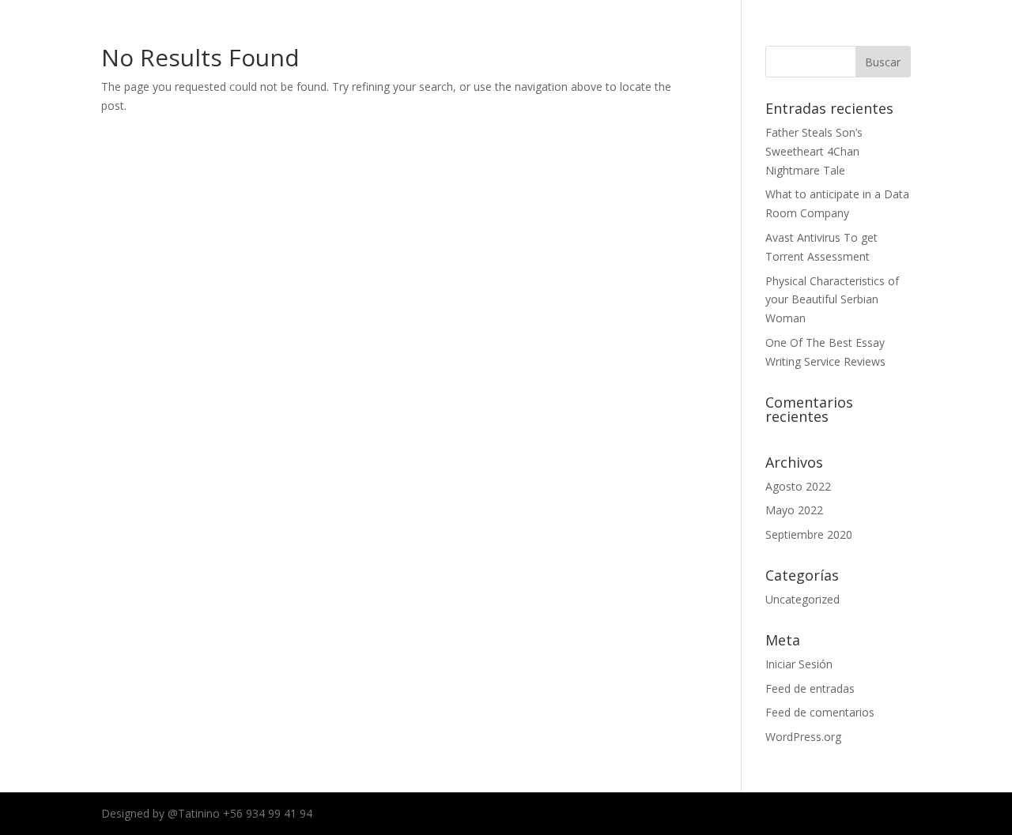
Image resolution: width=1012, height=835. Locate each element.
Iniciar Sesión (799, 663)
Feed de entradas (810, 688)
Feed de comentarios (819, 712)
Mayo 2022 (794, 509)
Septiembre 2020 (808, 534)
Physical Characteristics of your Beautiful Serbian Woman (832, 299)
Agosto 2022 (798, 486)
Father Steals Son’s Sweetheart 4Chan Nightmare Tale (814, 151)
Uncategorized (802, 599)
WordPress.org (803, 736)
